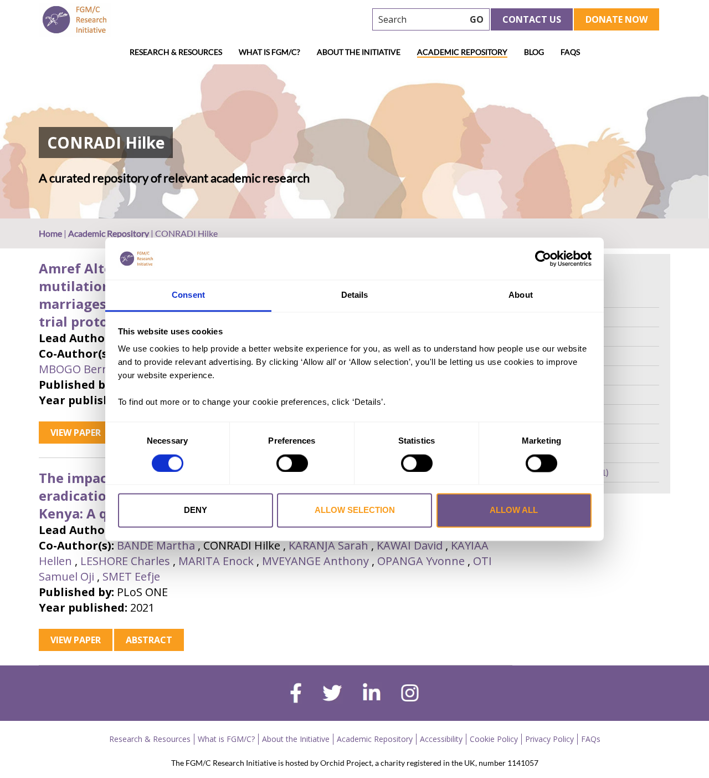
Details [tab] (354, 295)
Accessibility (441, 739)
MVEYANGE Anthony (315, 560)
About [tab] (520, 295)
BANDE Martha (156, 545)
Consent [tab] (188, 295)
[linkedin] (371, 694)
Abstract (149, 640)
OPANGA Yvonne (421, 560)
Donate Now (616, 19)
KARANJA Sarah (328, 545)
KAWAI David (410, 545)
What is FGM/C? (269, 52)
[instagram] (410, 694)
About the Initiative (358, 52)
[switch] (292, 463)
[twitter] (332, 694)
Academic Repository (462, 52)
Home (50, 233)
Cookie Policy (494, 739)
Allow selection (355, 510)
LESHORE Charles (125, 560)
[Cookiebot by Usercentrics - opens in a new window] (543, 258)
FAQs (570, 52)
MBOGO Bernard (83, 369)
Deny (195, 510)
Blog (534, 52)
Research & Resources (176, 52)
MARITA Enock (216, 560)
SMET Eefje (131, 576)
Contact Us (531, 19)
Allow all (514, 510)
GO (477, 19)
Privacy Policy (549, 739)
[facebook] (296, 694)
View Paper (75, 432)
